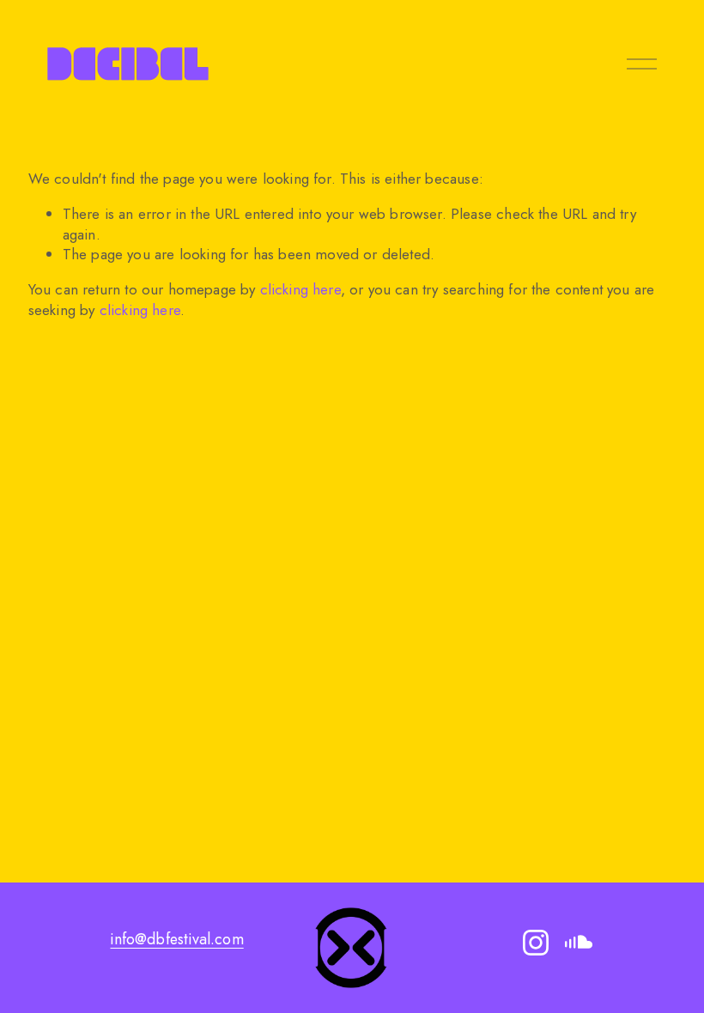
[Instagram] (535, 942)
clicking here (300, 289)
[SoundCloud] (578, 942)
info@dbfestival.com (176, 939)
